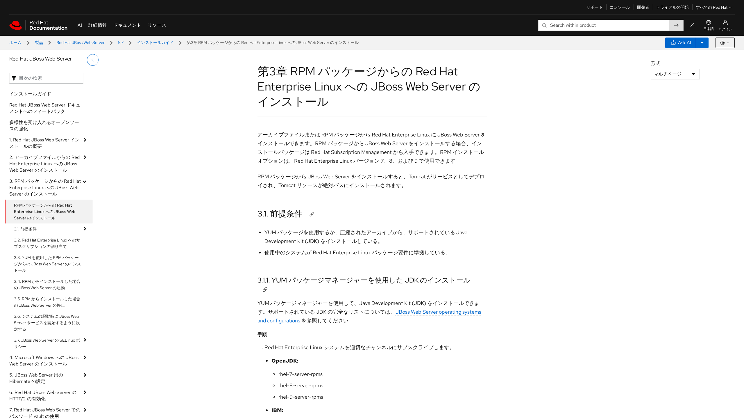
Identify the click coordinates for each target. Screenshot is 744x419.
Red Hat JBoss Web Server (80, 42)
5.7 (121, 42)
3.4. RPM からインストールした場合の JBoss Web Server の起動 (47, 284)
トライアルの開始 (672, 7)
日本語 (708, 28)
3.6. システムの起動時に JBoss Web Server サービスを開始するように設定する (47, 323)
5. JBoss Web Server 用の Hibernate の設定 (36, 378)
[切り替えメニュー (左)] (93, 60)
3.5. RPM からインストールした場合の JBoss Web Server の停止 (47, 302)
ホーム (15, 42)
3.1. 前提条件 (25, 229)
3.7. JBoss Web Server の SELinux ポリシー (47, 343)
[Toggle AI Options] (702, 43)
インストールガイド (155, 42)
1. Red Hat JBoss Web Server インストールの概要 (44, 143)
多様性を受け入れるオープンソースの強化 (44, 125)
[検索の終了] (692, 25)
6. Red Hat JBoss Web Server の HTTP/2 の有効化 (42, 395)
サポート (594, 7)
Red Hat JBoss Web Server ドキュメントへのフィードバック (45, 108)
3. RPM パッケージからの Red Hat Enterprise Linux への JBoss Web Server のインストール (45, 187)
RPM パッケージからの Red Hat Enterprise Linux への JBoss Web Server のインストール (44, 212)
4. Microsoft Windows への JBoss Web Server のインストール (43, 360)
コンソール (620, 7)
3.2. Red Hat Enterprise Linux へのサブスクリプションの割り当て (47, 243)
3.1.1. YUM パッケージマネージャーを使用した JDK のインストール (364, 280)
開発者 (643, 7)
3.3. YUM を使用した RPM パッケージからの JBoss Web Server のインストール (47, 264)
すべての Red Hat (711, 7)
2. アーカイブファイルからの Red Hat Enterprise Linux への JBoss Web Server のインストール (44, 163)
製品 (39, 42)
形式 (655, 63)
